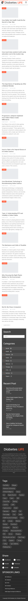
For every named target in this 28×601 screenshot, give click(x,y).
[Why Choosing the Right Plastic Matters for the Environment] (10, 267)
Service (10, 534)
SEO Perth (7, 582)
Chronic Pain (6, 501)
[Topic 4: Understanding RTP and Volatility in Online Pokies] (10, 206)
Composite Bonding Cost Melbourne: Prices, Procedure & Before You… (14, 406)
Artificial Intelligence (8, 491)
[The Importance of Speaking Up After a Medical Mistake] (10, 76)
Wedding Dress (7, 547)
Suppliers (11, 540)
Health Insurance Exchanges (10, 517)
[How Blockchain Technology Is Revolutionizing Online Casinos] (10, 174)
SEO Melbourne (8, 576)
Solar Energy (21, 537)
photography (6, 527)
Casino (4, 103)
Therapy (9, 367)
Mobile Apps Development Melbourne (13, 591)
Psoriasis (5, 530)
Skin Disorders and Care (9, 537)
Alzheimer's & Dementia (9, 488)
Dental (4, 40)
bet (4, 495)
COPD (12, 504)
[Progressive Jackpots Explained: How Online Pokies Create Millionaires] (10, 108)
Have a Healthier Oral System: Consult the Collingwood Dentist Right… (15, 425)
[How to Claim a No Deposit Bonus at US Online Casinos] (10, 142)
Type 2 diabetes (14, 543)
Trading (5, 543)
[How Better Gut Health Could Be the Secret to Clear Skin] (10, 12)
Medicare (9, 364)
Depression (6, 511)
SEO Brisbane (8, 585)
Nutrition (9, 373)
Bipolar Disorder (12, 495)
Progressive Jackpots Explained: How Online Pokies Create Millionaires (12, 117)
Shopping (18, 534)
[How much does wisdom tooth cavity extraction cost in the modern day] (10, 44)
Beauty (8, 360)
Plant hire (15, 527)
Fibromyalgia (6, 514)
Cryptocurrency (7, 508)
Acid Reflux (6, 485)
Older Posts (6, 325)
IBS (4, 521)
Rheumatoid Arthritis (16, 530)
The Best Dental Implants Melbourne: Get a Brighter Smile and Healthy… (14, 416)
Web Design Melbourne (10, 588)
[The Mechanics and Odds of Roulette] (10, 237)
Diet (20, 511)
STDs (8, 370)
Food (14, 514)
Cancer (5, 498)
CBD (18, 498)
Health (4, 8)
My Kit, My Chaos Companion (11, 307)
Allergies (14, 485)
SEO (4, 534)
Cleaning (15, 501)
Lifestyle (4, 295)
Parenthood (14, 524)
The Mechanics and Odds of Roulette (14, 245)
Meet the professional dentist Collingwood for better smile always (14, 390)
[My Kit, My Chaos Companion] (10, 299)
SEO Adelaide (8, 579)
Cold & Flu (5, 504)
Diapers (9, 376)
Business (4, 263)
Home (21, 517)
